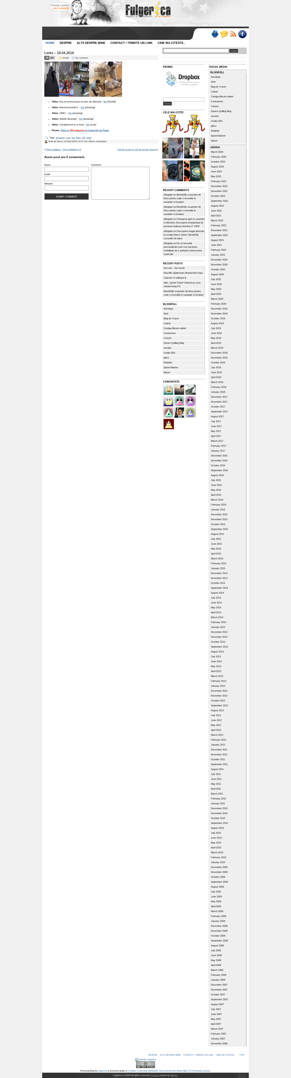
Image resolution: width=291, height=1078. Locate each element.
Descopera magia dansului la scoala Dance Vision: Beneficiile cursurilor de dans (184, 235)
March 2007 (217, 1029)
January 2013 (218, 686)
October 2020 (218, 269)
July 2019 (216, 328)
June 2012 (216, 720)
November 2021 (219, 230)
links (78, 137)
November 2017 (219, 401)
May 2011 (216, 784)
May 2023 (216, 176)
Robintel (168, 362)
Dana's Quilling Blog (174, 343)
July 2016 (216, 480)
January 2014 (218, 627)
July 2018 (216, 367)
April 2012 (216, 730)
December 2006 (219, 1043)
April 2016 (216, 495)
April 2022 (216, 215)
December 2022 (219, 186)
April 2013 (216, 671)
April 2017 (216, 436)
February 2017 (218, 446)
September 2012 (219, 705)
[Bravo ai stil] (169, 389)
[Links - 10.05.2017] (194, 149)
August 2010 (217, 828)
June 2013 (216, 661)
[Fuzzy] (179, 400)
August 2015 (217, 534)
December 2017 (219, 397)
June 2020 (216, 284)
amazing (60, 137)
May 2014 (216, 607)
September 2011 (219, 764)
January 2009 (218, 921)
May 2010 (216, 842)
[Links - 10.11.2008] (194, 171)
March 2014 (217, 617)
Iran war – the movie (174, 268)
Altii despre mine (91, 43)
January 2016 (218, 509)
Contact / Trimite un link (131, 43)
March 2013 (217, 676)
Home (50, 43)
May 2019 (216, 338)
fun (73, 137)
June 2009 (216, 896)
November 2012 (219, 695)
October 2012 (218, 700)
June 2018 (216, 372)
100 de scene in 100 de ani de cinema (136, 149)
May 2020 (216, 289)
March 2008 (217, 970)
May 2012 (216, 725)
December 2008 (219, 926)
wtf (83, 137)
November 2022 (219, 191)
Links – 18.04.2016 (59, 53)
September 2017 (219, 411)
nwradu (167, 348)
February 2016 (218, 504)
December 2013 (219, 632)
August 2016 (217, 475)
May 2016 (216, 490)
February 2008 (218, 975)
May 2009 (216, 901)
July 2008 (216, 950)
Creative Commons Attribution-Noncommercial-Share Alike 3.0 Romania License (169, 1070)
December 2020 (219, 259)
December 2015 (219, 514)
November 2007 (219, 989)
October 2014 (218, 583)
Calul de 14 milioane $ (175, 277)
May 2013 (216, 666)
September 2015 (219, 529)
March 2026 (217, 152)
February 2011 (218, 798)
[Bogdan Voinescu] (169, 423)
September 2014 (219, 588)
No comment (82, 58)
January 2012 (218, 744)
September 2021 (219, 235)
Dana (59, 141)
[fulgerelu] (190, 400)
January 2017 (218, 450)
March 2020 (217, 299)
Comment (96, 165)
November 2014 (219, 578)
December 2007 (219, 984)
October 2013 (218, 641)
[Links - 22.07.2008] (172, 171)
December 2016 (219, 455)
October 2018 (218, 362)
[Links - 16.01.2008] (194, 126)
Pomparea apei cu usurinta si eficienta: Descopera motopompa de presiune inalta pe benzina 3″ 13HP (184, 222)
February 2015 (218, 563)
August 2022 (217, 205)
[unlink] (190, 412)
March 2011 (217, 793)
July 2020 (216, 279)
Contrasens (170, 333)
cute (68, 137)
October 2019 (218, 318)
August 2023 (217, 166)
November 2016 (219, 460)
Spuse (167, 372)
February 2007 (218, 1033)
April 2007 (216, 1024)
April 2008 (216, 965)
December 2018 (219, 352)
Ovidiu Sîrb (169, 352)
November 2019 (219, 313)
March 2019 (217, 348)
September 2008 (219, 940)
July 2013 (216, 656)
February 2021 (218, 250)
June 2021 (216, 245)
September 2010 (219, 823)
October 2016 (218, 465)
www (88, 137)
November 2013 (219, 637)
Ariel (166, 313)
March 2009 (217, 911)
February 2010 (218, 857)
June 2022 (216, 210)
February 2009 (218, 916)
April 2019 (216, 343)
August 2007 (217, 1004)
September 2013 (219, 646)
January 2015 (218, 568)
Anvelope (168, 308)
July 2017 (216, 421)
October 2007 (218, 994)
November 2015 (219, 519)
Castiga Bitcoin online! (175, 328)
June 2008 (216, 955)
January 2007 (218, 1038)
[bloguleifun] (190, 389)
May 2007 (216, 1019)
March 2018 (217, 382)
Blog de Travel (171, 318)
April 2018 (216, 377)
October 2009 (218, 877)
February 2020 (218, 303)
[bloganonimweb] (179, 389)
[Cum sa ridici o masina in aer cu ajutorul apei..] (172, 126)
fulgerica (102, 1070)
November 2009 (219, 872)
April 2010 (216, 847)
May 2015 (216, 548)
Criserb (167, 338)
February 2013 (218, 681)
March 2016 (217, 499)
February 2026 (218, 156)
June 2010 (216, 837)
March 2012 (217, 735)
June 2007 (216, 1014)
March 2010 (217, 852)
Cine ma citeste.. (171, 43)
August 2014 (217, 593)
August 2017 (217, 416)
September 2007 (219, 999)
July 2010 (216, 833)
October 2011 (218, 759)
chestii (65, 58)
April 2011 (216, 788)
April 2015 (216, 553)
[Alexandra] (169, 412)
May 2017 (216, 431)
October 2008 (218, 935)
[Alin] (179, 412)
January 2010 (218, 862)
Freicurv (155, 1075)
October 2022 (218, 196)
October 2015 (218, 524)
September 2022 (219, 201)
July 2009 (216, 891)
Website (48, 183)
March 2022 (217, 220)
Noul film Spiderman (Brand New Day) (183, 273)
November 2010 (219, 813)
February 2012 (218, 739)
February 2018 (218, 387)
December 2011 (219, 749)
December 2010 (219, 808)
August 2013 (217, 651)
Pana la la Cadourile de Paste (85, 130)
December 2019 (219, 308)
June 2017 (216, 426)
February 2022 (218, 225)
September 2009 (219, 882)
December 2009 (219, 867)
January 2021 (218, 254)
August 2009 (217, 886)
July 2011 (216, 774)
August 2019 (217, 323)
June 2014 (216, 602)
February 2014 (218, 622)
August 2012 (217, 710)
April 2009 (216, 906)
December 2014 (219, 573)
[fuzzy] (169, 400)
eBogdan (168, 194)
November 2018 (219, 357)
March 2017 (217, 441)
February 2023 (218, 181)
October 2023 (218, 161)
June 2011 (216, 779)
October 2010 (218, 818)
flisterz (174, 1075)
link (105, 101)
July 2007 (216, 1009)
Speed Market (171, 367)
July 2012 (216, 715)
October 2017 (218, 406)
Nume (47, 165)
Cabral (167, 323)
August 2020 (217, 274)
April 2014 (216, 612)
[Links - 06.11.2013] (172, 149)
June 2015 (216, 544)
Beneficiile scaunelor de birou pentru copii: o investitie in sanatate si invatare (182, 198)
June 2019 (216, 333)
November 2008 (219, 931)
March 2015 (217, 558)
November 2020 (219, 264)
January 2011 (218, 803)
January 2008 (218, 980)
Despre (66, 43)
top (242, 1055)
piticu (166, 357)
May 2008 (216, 960)
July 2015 (216, 539)
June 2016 (216, 485)
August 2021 (217, 240)
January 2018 (218, 392)
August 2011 (217, 769)
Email (47, 174)
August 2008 (217, 945)
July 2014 (216, 597)
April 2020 (216, 294)
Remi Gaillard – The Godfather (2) (63, 149)
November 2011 (219, 754)
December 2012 (219, 690)
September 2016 (219, 470)
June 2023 (216, 171)
